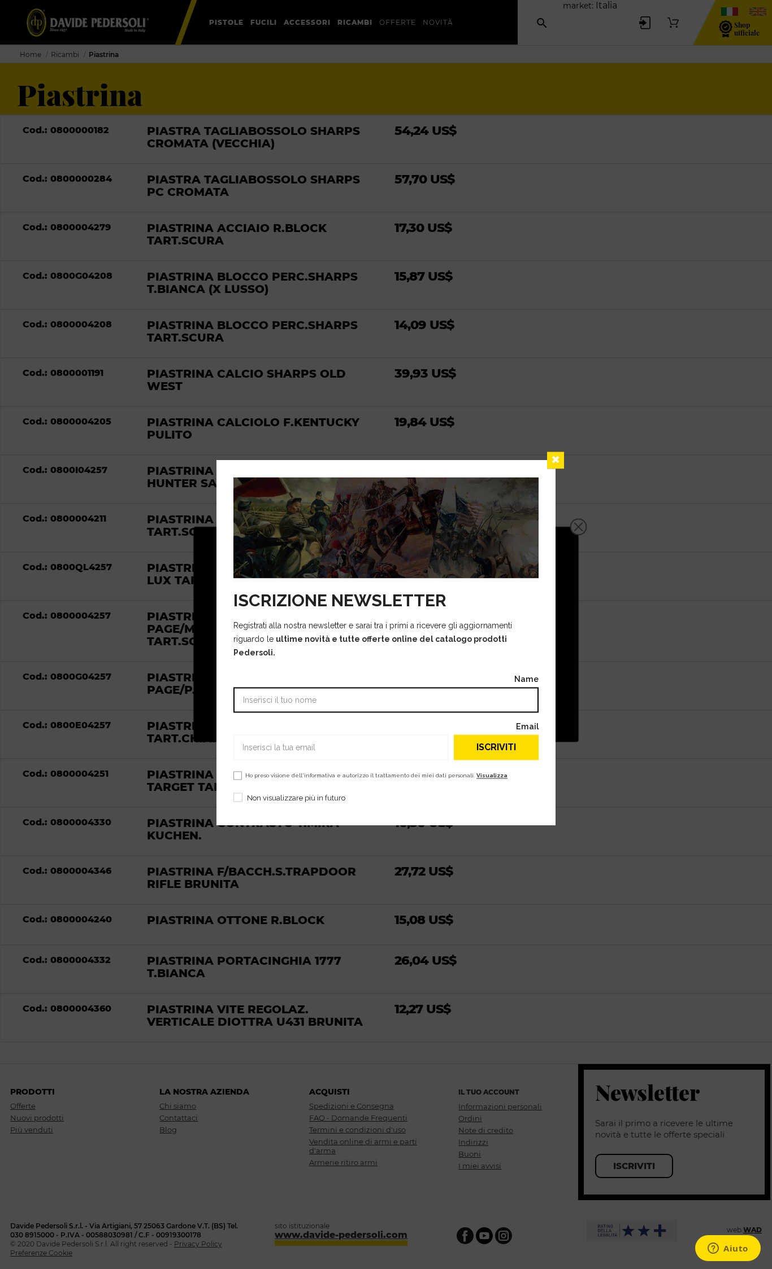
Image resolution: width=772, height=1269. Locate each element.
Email (527, 727)
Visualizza (492, 776)
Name (526, 679)
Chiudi (555, 460)
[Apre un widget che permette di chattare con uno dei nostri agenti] (728, 1249)
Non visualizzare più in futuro (296, 798)
